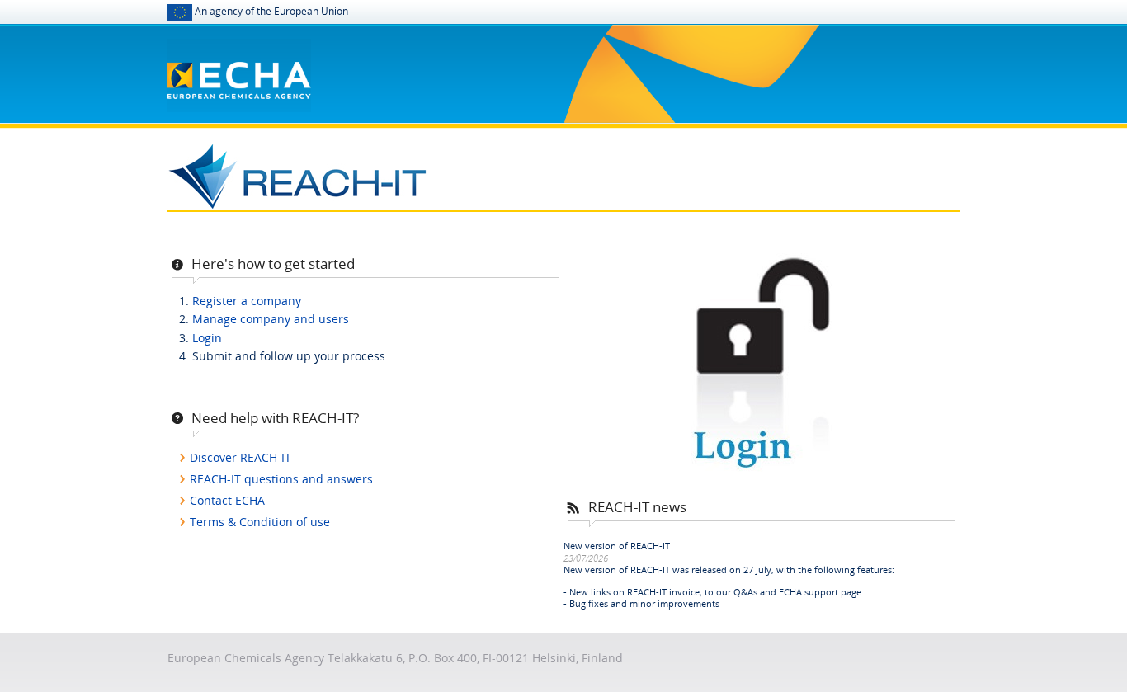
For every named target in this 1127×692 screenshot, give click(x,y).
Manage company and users (270, 319)
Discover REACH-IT (240, 457)
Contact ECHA (227, 500)
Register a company (246, 300)
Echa (239, 64)
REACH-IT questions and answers (281, 479)
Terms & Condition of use (260, 522)
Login (207, 338)
